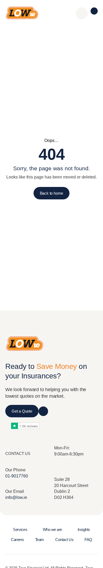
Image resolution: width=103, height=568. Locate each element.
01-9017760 (16, 476)
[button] (94, 11)
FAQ (88, 539)
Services (20, 529)
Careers (17, 539)
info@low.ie (16, 497)
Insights (84, 529)
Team (39, 539)
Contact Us (64, 539)
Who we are (52, 529)
